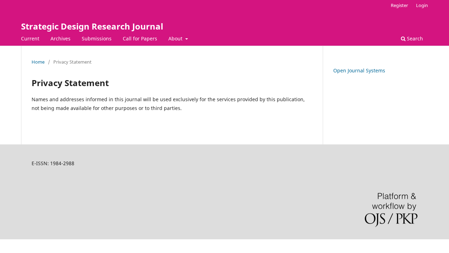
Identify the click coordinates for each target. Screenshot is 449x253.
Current (30, 38)
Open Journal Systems (359, 70)
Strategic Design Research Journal (92, 26)
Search (414, 38)
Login (422, 5)
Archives (61, 38)
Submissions (97, 38)
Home (38, 62)
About (176, 38)
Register (399, 5)
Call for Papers (140, 38)
